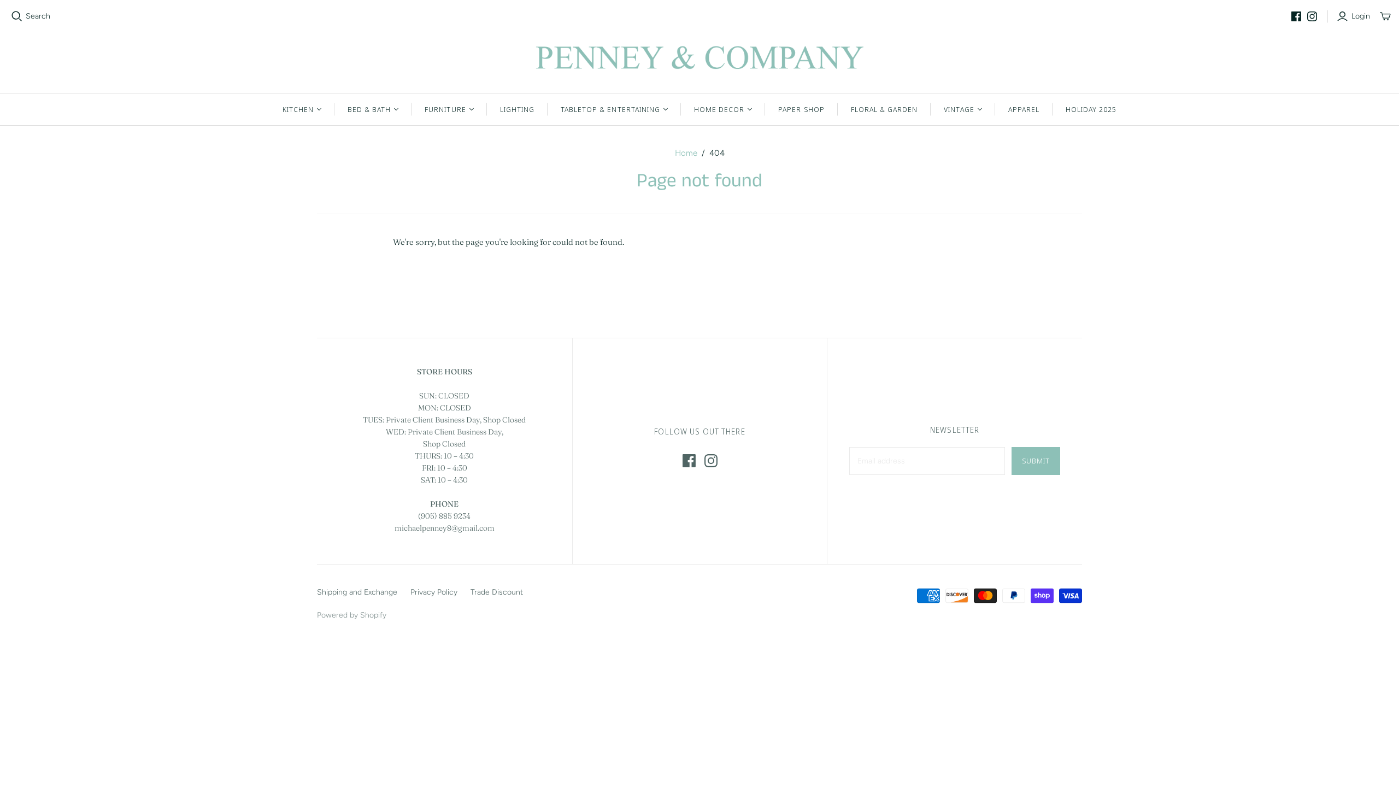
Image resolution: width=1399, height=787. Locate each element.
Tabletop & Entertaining (610, 109)
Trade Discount (497, 592)
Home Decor (719, 109)
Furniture (445, 109)
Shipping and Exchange (357, 592)
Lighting (517, 109)
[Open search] (16, 16)
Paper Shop (801, 109)
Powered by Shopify (351, 615)
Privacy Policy (433, 592)
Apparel (1023, 109)
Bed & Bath (369, 109)
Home (686, 153)
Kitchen (298, 109)
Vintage (959, 109)
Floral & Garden (884, 109)
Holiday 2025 (1091, 109)
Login (1360, 16)
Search (38, 16)
